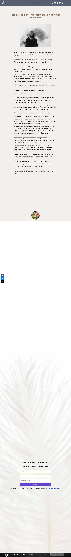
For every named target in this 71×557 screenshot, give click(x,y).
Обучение (28, 2)
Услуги (23, 2)
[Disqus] (32, 192)
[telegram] (57, 3)
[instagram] (52, 3)
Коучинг (34, 2)
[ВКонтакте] (2, 278)
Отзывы (39, 2)
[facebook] (62, 3)
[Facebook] (2, 275)
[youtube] (60, 3)
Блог (49, 2)
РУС (68, 2)
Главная (18, 2)
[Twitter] (2, 281)
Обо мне (44, 2)
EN (65, 2)
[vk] (55, 3)
